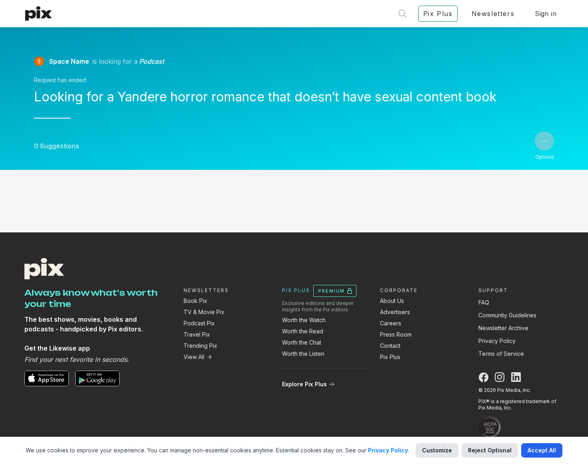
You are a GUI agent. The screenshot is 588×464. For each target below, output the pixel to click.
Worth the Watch (304, 320)
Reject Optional (490, 450)
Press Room (396, 334)
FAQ (483, 302)
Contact (390, 345)
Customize (437, 450)
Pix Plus (390, 356)
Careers (390, 323)
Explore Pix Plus (304, 384)
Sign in (545, 14)
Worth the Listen (303, 353)
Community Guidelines (507, 315)
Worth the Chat (301, 342)
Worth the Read (302, 331)
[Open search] (402, 13)
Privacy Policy (497, 340)
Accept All (542, 450)
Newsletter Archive (503, 328)
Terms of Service (501, 353)
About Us (392, 300)
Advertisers (395, 312)
